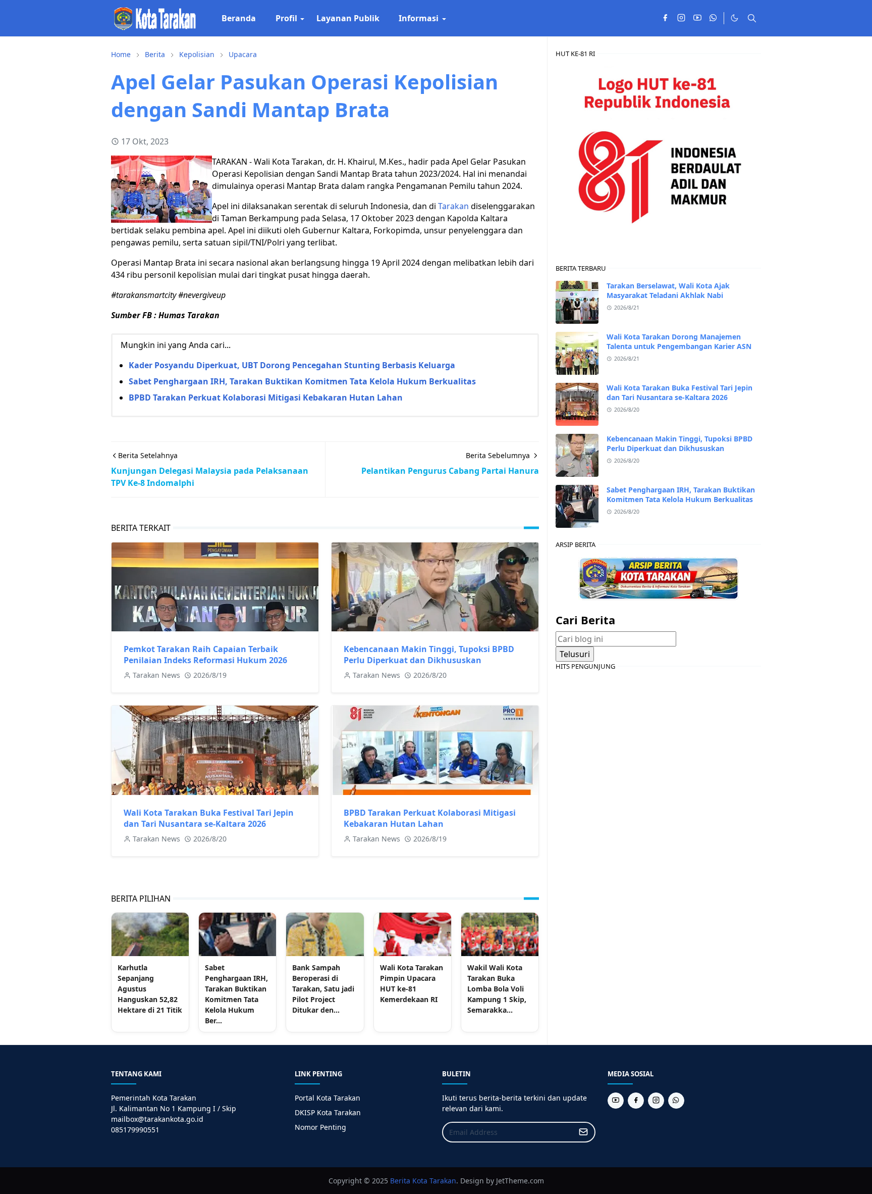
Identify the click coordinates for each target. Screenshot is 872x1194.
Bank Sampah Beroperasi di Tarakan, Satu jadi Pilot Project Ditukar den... (323, 989)
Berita (400, 1180)
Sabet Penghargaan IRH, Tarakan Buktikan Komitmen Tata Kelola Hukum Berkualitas (302, 381)
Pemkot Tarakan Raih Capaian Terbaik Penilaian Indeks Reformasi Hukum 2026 (205, 654)
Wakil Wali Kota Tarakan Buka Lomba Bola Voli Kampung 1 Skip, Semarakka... (496, 989)
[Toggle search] (752, 18)
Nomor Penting (320, 1127)
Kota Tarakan (434, 1180)
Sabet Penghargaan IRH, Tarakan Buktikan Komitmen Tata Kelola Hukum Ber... (236, 994)
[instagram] (681, 18)
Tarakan (453, 206)
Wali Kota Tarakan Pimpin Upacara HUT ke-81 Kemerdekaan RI (411, 983)
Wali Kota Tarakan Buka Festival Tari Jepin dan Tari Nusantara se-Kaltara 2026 (209, 818)
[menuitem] (238, 18)
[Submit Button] (583, 1132)
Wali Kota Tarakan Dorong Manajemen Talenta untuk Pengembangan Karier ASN (679, 341)
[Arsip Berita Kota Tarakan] (658, 577)
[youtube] (697, 18)
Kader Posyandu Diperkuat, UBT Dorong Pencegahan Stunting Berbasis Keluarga (292, 365)
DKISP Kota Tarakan (328, 1112)
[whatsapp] (713, 18)
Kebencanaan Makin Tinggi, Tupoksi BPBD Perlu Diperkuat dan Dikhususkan (429, 654)
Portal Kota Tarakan (327, 1098)
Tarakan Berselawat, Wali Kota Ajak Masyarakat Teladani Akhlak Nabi (668, 290)
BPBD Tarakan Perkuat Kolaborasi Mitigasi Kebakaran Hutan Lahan (266, 397)
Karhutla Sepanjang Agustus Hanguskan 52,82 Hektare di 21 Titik (150, 989)
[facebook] (665, 18)
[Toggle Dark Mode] (734, 18)
